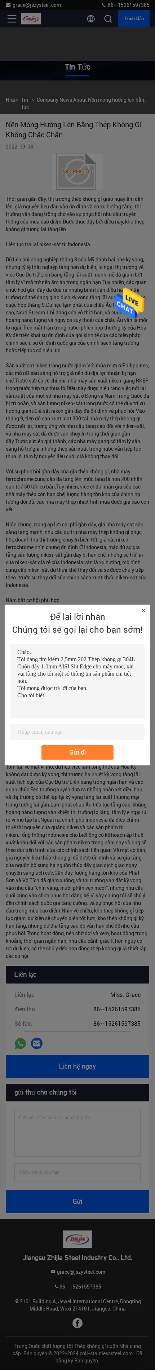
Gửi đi (77, 752)
